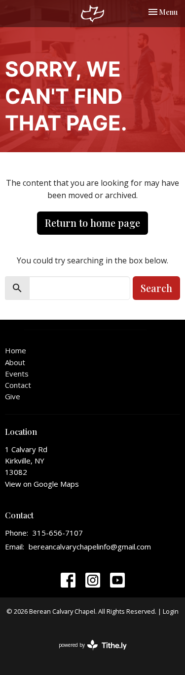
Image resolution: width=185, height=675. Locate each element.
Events (17, 374)
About (15, 362)
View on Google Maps (42, 484)
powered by (87, 653)
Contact (18, 385)
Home (15, 350)
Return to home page (92, 222)
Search (156, 288)
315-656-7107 (58, 533)
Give (12, 396)
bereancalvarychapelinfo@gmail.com (90, 546)
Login (171, 611)
